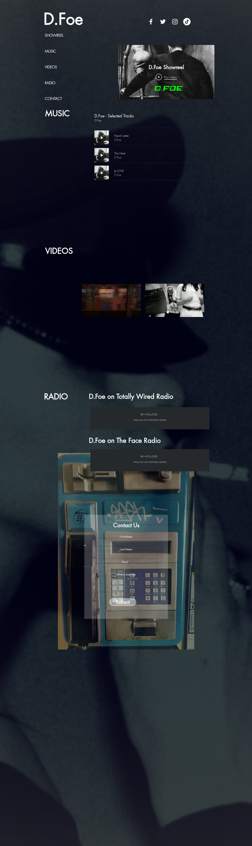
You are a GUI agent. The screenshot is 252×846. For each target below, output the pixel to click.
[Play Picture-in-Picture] (129, 312)
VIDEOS (51, 66)
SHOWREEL (54, 35)
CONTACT (53, 98)
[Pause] (86, 312)
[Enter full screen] (135, 312)
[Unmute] (92, 312)
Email (125, 562)
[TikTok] (187, 21)
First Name (126, 537)
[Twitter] (163, 21)
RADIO (50, 82)
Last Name (126, 549)
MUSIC (50, 51)
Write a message (126, 574)
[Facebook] (151, 21)
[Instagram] (175, 21)
